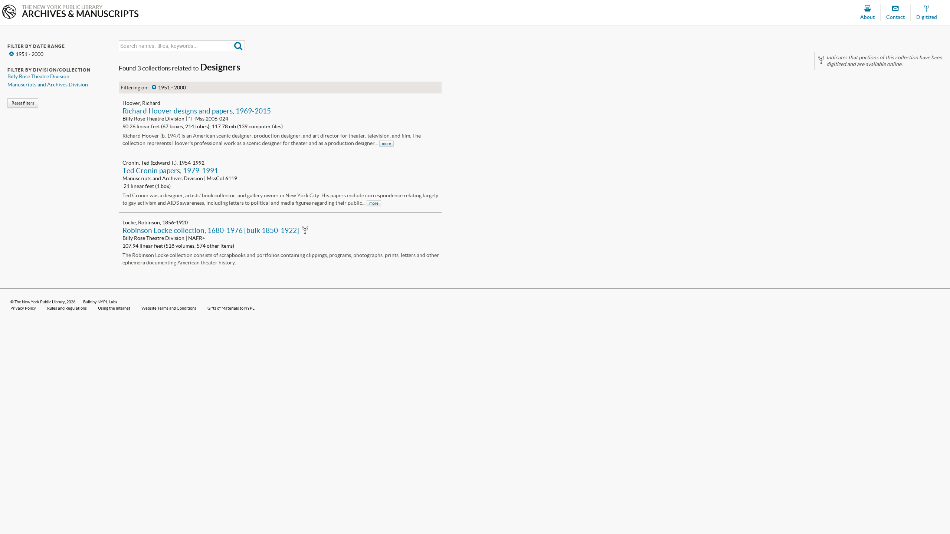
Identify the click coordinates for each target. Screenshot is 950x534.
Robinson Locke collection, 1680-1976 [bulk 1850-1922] (210, 230)
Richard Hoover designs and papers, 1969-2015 (196, 111)
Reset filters (23, 102)
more (386, 143)
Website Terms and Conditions (168, 308)
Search (238, 45)
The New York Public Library (39, 302)
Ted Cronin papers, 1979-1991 (170, 171)
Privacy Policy (23, 308)
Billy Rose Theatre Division (38, 76)
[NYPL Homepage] (9, 12)
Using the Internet (114, 308)
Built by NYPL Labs (100, 302)
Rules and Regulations (67, 308)
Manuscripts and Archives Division (47, 85)
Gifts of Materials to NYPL (231, 308)
